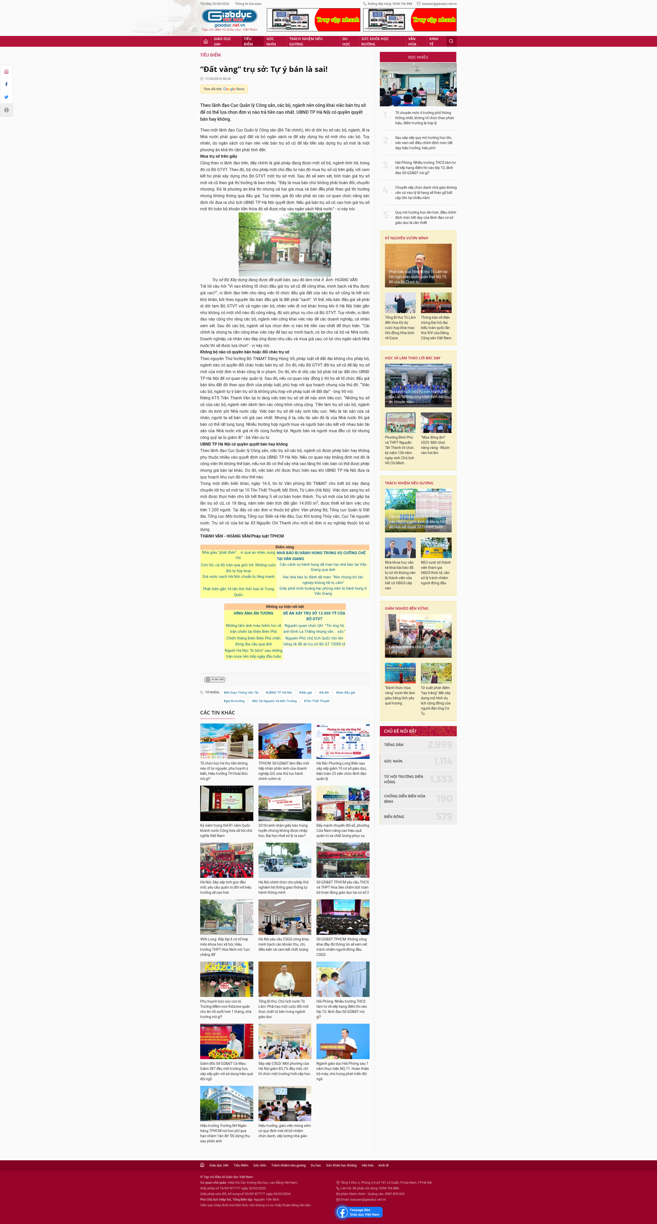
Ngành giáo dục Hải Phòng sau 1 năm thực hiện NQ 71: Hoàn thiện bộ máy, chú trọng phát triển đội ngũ (342, 1071)
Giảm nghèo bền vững (406, 608)
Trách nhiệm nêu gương (306, 41)
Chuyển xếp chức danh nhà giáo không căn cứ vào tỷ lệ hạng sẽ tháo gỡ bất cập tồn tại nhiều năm (426, 192)
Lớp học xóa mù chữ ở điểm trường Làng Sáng (417, 649)
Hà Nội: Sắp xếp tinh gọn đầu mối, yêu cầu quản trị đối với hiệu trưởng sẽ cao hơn (226, 887)
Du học (346, 41)
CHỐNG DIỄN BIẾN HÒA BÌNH (404, 799)
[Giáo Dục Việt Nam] (229, 20)
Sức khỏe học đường (375, 41)
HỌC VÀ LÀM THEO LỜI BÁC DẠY (412, 357)
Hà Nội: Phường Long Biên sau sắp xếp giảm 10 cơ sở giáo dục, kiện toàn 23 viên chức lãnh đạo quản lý (341, 771)
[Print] (6, 109)
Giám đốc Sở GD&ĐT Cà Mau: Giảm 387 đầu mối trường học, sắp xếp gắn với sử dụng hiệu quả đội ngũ (226, 1071)
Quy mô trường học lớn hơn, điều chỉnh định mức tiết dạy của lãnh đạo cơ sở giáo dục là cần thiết (425, 217)
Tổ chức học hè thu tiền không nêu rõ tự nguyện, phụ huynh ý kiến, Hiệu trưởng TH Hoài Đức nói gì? (224, 771)
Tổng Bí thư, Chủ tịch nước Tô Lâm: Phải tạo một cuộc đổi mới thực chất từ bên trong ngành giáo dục (283, 1009)
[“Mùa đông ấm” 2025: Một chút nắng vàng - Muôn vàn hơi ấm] (436, 422)
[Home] (6, 71)
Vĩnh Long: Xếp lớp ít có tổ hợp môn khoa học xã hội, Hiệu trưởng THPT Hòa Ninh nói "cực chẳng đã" (225, 947)
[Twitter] (6, 97)
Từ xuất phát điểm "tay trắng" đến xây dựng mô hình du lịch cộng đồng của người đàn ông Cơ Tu (436, 701)
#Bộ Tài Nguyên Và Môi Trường (274, 701)
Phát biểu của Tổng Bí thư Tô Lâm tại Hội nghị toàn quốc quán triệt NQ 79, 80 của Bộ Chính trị (418, 277)
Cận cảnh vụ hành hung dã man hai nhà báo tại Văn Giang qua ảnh (323, 567)
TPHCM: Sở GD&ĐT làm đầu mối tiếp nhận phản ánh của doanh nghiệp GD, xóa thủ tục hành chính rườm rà (283, 771)
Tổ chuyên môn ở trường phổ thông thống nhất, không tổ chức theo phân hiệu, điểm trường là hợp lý (424, 118)
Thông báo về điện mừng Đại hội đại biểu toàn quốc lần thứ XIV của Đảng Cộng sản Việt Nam (436, 327)
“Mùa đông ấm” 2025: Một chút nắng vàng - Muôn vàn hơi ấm (435, 445)
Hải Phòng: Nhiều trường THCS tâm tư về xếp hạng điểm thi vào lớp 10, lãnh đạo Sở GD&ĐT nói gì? (341, 1009)
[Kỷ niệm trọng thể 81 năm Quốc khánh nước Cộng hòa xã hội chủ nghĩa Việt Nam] (226, 803)
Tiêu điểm (248, 41)
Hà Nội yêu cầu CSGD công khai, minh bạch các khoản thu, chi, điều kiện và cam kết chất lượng (283, 944)
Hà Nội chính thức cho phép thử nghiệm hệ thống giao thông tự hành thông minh (283, 887)
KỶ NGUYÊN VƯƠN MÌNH (406, 238)
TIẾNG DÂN (393, 744)
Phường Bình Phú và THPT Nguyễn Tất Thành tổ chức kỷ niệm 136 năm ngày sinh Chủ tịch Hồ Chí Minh (399, 450)
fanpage (358, 1212)
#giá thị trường (234, 701)
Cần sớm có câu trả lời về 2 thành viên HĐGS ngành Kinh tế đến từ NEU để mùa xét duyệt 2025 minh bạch (418, 522)
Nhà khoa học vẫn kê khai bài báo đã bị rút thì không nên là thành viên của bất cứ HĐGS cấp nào (400, 575)
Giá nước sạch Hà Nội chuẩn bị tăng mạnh (238, 576)
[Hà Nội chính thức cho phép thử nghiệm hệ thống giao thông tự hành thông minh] (285, 860)
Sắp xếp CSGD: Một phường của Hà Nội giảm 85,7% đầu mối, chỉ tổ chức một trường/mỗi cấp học (284, 1068)
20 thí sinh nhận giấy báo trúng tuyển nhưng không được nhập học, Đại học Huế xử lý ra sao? (283, 830)
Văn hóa (412, 41)
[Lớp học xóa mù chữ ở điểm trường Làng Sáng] (418, 636)
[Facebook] (6, 84)
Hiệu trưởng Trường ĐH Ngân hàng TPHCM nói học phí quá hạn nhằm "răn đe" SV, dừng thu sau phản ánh (225, 1133)
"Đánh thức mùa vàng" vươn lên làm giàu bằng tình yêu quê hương (400, 695)
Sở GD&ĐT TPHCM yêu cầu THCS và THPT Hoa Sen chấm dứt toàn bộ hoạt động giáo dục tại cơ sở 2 (342, 887)
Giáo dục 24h (222, 41)
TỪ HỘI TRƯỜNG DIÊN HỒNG (403, 779)
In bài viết (217, 679)
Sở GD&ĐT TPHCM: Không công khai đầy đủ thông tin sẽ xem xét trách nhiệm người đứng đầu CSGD (341, 947)
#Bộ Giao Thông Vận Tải (241, 692)
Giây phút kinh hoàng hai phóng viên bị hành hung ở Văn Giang (323, 591)
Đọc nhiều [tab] (418, 57)
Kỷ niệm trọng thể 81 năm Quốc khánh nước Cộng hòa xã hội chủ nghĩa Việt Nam (226, 830)
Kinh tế (433, 41)
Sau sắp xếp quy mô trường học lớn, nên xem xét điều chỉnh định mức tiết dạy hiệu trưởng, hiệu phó (424, 143)
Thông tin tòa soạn (248, 4)
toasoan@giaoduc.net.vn (439, 4)
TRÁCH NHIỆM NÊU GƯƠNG (409, 483)
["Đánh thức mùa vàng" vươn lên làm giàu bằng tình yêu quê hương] (400, 673)
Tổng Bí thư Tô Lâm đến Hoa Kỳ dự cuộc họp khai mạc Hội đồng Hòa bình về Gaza (400, 327)
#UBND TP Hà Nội (279, 692)
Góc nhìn (271, 41)
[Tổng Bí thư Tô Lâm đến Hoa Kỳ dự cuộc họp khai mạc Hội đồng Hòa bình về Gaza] (400, 303)
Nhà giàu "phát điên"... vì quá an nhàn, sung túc (238, 555)
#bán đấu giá (345, 692)
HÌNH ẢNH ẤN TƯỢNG (253, 613)
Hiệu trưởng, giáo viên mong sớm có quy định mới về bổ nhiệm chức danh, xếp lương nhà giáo (284, 1131)
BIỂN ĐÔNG (394, 816)
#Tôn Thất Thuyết (317, 701)
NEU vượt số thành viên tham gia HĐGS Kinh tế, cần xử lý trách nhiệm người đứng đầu (436, 572)
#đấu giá (305, 692)
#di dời (324, 692)
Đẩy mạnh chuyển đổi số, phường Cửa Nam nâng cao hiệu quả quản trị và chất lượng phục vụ (342, 830)
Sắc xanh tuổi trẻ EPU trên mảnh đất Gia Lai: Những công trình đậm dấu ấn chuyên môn (418, 397)
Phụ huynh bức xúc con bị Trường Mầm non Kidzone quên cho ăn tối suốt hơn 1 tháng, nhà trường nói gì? (226, 1009)
